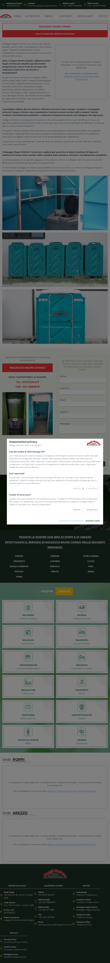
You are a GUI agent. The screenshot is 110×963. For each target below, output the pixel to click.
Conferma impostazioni (71, 520)
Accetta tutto (93, 520)
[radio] (83, 488)
